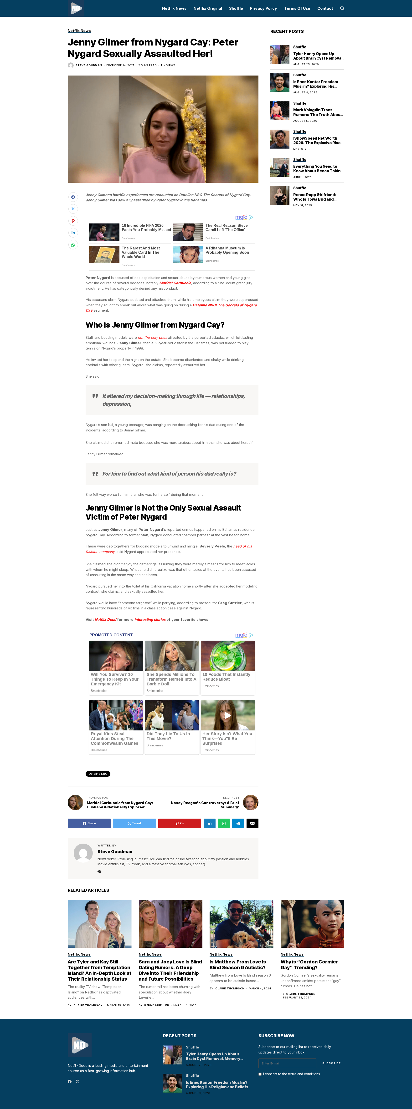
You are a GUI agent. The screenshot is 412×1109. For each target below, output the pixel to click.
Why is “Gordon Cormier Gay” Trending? (309, 964)
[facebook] (70, 1082)
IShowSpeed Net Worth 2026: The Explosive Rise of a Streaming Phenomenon (316, 145)
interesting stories (149, 619)
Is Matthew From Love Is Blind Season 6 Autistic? (238, 964)
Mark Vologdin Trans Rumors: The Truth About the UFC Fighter (317, 114)
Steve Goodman (89, 65)
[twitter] (78, 1081)
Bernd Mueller (156, 1005)
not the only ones (152, 337)
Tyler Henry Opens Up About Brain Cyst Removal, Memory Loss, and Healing (318, 58)
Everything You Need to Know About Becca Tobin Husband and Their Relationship (316, 173)
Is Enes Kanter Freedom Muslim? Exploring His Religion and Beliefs (315, 86)
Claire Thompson (88, 1005)
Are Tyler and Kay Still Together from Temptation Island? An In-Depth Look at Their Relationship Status (99, 970)
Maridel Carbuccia (175, 283)
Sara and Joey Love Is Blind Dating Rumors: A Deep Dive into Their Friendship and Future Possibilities (170, 970)
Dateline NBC (98, 773)
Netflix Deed (105, 619)
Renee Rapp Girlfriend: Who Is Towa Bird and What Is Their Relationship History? (318, 201)
